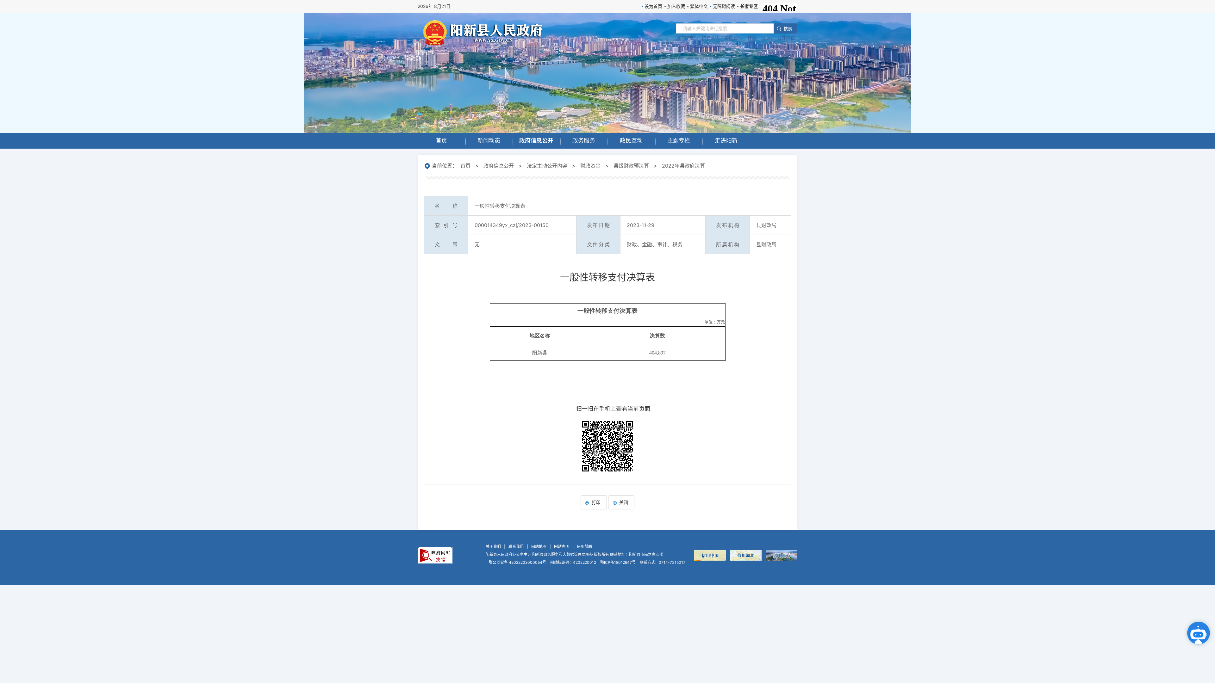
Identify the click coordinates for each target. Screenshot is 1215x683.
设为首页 (653, 6)
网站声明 (561, 546)
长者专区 (749, 6)
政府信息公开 (498, 166)
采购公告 (733, 38)
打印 (596, 502)
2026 (766, 38)
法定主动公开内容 (547, 166)
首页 (465, 166)
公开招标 (786, 38)
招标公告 (711, 38)
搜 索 (787, 28)
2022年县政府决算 (683, 166)
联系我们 (516, 546)
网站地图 (538, 546)
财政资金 (590, 166)
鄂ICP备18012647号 (618, 562)
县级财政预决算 (631, 166)
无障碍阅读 (724, 6)
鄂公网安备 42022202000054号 (517, 562)
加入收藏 (676, 6)
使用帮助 (584, 546)
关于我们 (493, 546)
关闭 (623, 502)
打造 (751, 38)
